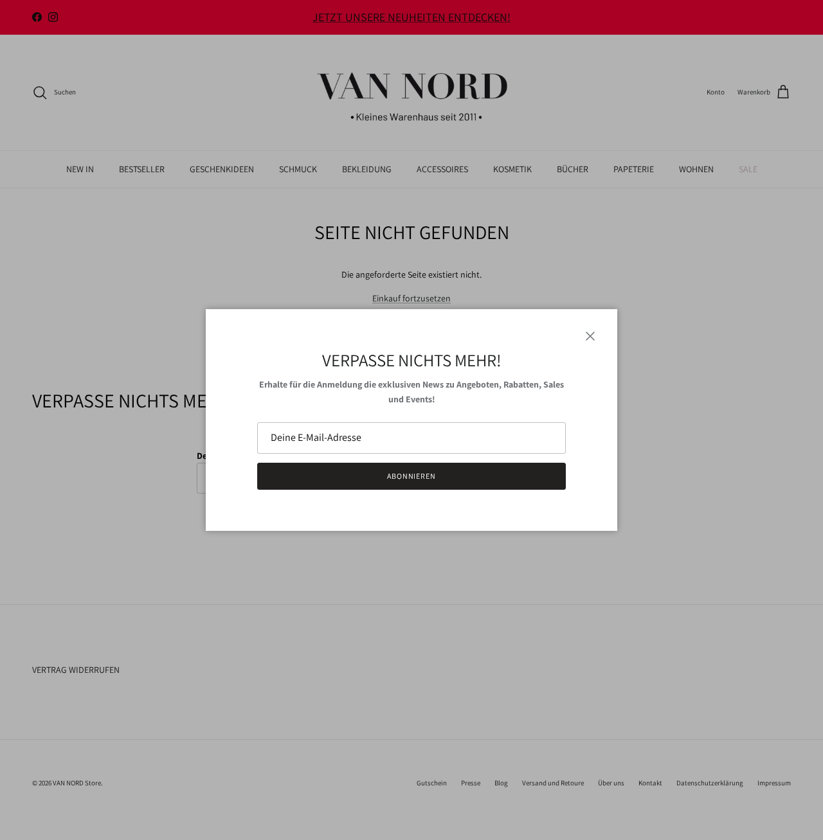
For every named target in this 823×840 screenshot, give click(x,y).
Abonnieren (412, 476)
